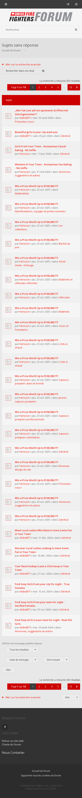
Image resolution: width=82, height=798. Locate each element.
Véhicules (64, 297)
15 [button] (70, 87)
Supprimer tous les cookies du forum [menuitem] (41, 775)
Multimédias (22, 193)
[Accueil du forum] (41, 17)
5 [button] (58, 87)
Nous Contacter (13, 752)
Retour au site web (13, 741)
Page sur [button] (18, 87)
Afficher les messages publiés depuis (22, 646)
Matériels (64, 311)
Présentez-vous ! (25, 121)
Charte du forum (11, 744)
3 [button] (45, 87)
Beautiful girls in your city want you (36, 132)
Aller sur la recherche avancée (23, 64)
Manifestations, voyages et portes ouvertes (40, 211)
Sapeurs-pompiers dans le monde (42, 381)
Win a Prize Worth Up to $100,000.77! (36, 186)
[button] (77, 87)
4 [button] (51, 87)
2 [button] (39, 87)
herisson (24, 153)
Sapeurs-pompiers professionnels (42, 417)
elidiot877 (25, 118)
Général (65, 136)
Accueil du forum (11, 50)
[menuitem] (76, 4)
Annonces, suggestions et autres (34, 631)
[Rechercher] (76, 29)
